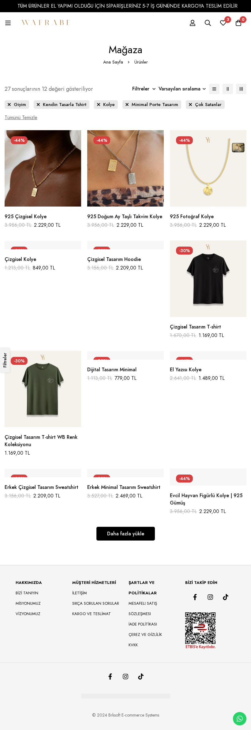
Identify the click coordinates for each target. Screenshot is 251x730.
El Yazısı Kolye (185, 369)
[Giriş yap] (192, 23)
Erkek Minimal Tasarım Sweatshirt (123, 487)
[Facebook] (195, 597)
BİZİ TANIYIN (27, 593)
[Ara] (207, 23)
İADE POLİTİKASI (143, 624)
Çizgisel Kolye (20, 259)
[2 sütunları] (228, 89)
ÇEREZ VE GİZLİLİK (145, 634)
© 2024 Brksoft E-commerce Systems (125, 715)
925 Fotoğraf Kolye (192, 216)
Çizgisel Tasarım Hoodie (114, 259)
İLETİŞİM (79, 593)
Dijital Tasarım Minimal (112, 369)
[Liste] (214, 89)
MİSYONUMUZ (28, 603)
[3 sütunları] (241, 89)
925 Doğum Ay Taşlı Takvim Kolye (124, 216)
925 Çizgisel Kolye (26, 216)
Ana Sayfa (113, 62)
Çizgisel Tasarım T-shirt (195, 326)
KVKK (133, 645)
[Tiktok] (226, 597)
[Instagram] (210, 597)
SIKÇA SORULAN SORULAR (95, 603)
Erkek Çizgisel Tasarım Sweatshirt (41, 487)
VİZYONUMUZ (28, 614)
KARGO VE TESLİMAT (91, 614)
